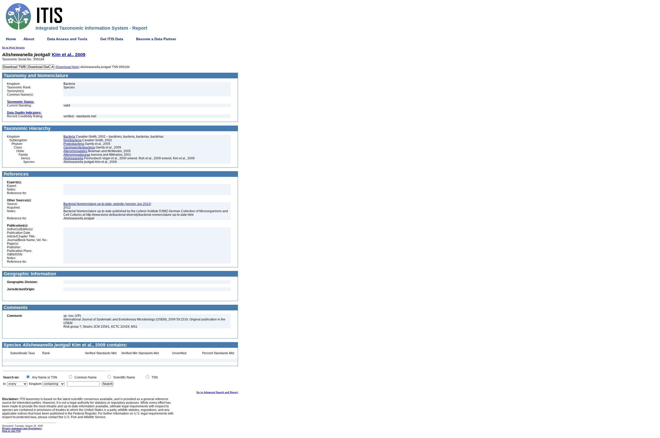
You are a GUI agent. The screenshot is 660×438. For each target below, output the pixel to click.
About (28, 39)
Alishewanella (73, 158)
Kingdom (35, 384)
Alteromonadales (75, 151)
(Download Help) (67, 67)
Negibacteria (72, 140)
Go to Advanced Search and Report (217, 392)
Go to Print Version (13, 47)
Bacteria (69, 136)
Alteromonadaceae (76, 154)
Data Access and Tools (67, 39)
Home (11, 39)
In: (4, 384)
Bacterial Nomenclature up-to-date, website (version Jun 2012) (107, 204)
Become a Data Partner (156, 39)
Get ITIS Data (111, 39)
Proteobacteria (73, 144)
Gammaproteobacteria (79, 147)
